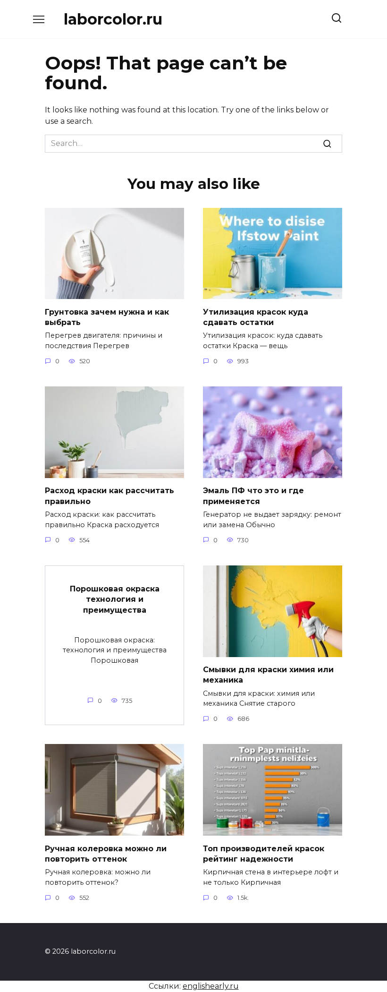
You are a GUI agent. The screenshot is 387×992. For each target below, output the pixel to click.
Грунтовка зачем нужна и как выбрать (107, 316)
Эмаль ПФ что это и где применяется (253, 495)
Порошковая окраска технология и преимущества (115, 599)
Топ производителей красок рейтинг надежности (263, 853)
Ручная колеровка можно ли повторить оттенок (106, 853)
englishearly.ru (211, 986)
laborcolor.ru (113, 19)
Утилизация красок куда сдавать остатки (255, 316)
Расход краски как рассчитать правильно (109, 495)
